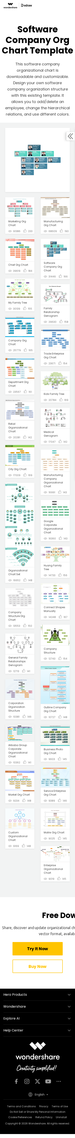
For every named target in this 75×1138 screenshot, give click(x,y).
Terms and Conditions (21, 1106)
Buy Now (37, 966)
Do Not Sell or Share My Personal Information (37, 1112)
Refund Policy (43, 1117)
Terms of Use (60, 1106)
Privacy (43, 1106)
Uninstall (61, 1117)
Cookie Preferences (20, 1117)
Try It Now (37, 949)
